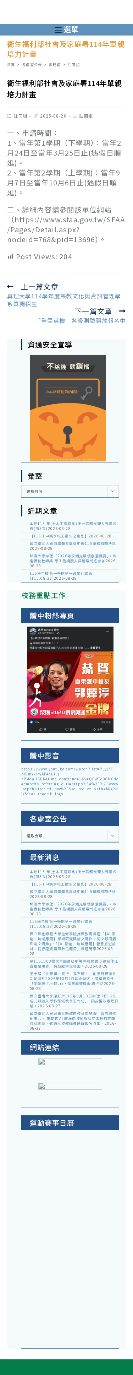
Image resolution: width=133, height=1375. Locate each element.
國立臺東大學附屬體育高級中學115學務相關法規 (73, 543)
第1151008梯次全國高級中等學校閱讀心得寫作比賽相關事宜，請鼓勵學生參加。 (74, 963)
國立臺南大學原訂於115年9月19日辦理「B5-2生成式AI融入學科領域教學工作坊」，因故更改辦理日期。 (74, 1000)
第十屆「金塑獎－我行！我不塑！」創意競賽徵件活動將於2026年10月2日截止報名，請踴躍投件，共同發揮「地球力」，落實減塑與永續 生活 (74, 978)
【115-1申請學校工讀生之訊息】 (59, 535)
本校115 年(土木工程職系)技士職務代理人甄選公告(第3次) (73, 526)
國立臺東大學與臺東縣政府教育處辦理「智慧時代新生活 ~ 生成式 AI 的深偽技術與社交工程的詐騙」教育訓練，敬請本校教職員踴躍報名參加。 (74, 1018)
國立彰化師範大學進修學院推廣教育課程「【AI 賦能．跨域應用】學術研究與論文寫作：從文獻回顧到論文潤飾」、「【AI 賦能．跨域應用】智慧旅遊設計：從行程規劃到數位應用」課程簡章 (73, 941)
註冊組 (20, 116)
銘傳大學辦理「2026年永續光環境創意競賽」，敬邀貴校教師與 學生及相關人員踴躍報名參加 (73, 558)
